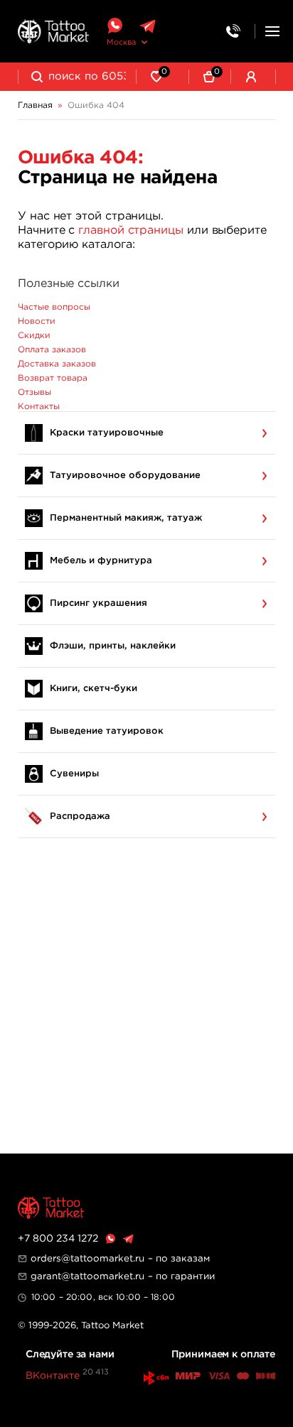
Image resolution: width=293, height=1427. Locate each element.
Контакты (39, 407)
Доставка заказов (57, 364)
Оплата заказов (52, 350)
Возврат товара (52, 378)
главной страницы (130, 230)
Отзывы (34, 392)
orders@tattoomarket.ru (87, 1258)
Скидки (34, 336)
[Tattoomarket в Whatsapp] (114, 26)
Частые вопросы (54, 307)
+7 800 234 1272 (58, 1239)
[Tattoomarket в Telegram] (147, 26)
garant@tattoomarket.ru (87, 1276)
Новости (36, 321)
